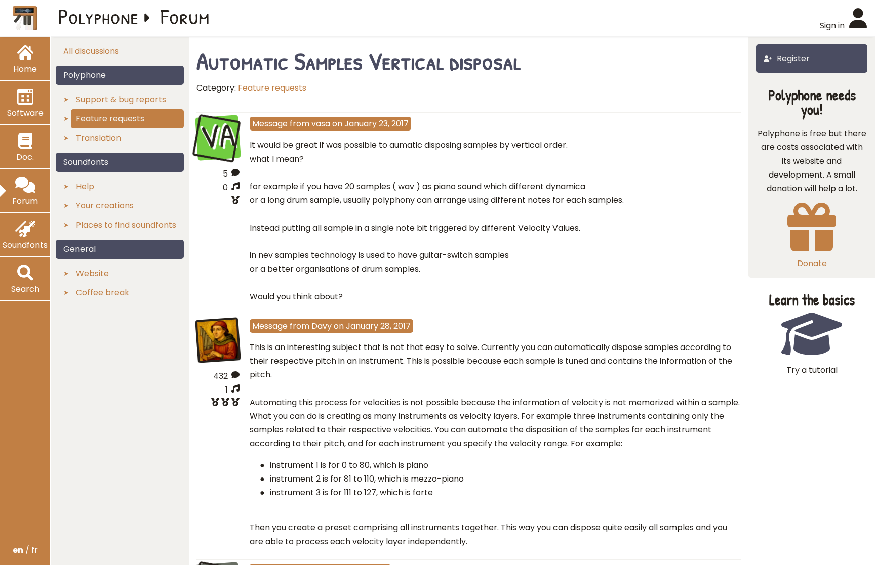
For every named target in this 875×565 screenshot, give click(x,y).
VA (218, 136)
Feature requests (272, 88)
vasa (320, 123)
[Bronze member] (218, 201)
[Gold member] (218, 403)
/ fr (25, 550)
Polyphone (98, 16)
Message (270, 123)
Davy (321, 326)
